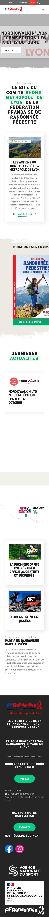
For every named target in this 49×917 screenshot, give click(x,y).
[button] (38, 2)
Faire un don (33, 3)
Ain (9, 756)
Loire (39, 756)
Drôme (25, 756)
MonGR (10, 2)
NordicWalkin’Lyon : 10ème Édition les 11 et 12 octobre (23, 397)
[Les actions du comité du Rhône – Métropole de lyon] (25, 147)
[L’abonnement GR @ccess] (25, 601)
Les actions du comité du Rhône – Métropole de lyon (24, 166)
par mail (25, 779)
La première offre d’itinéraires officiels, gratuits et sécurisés (24, 570)
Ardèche (16, 756)
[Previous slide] (3, 42)
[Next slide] (45, 42)
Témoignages (21, 141)
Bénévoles (23, 2)
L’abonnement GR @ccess (24, 619)
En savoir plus (11, 50)
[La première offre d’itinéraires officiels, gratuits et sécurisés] (25, 552)
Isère (33, 756)
